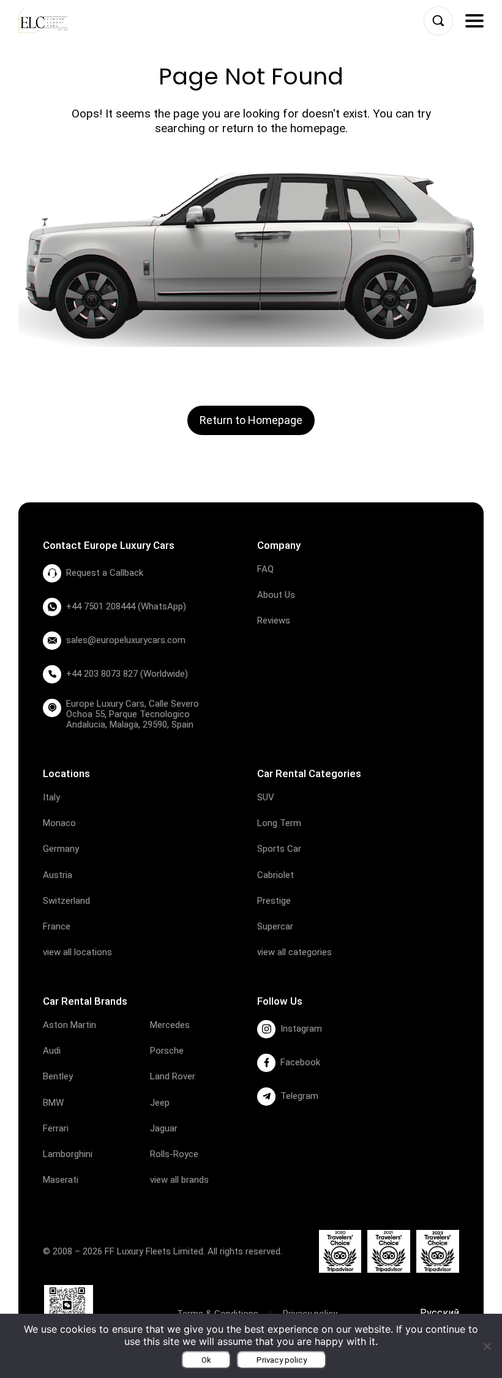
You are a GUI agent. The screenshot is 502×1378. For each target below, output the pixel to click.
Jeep (160, 1102)
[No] (487, 1346)
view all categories (294, 952)
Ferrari (56, 1128)
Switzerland (66, 900)
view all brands (179, 1179)
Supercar (275, 926)
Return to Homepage (251, 420)
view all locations (77, 952)
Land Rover (172, 1076)
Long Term (279, 823)
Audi (52, 1050)
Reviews (273, 620)
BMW (53, 1102)
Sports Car (279, 848)
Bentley (58, 1076)
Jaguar (164, 1128)
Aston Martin (69, 1024)
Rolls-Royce (174, 1154)
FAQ (265, 569)
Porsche (167, 1050)
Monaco (59, 823)
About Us (276, 594)
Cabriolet (275, 875)
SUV (265, 797)
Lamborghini (67, 1154)
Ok (206, 1360)
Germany (61, 848)
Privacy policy (282, 1360)
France (56, 926)
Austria (57, 875)
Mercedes (170, 1024)
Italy (51, 797)
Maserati (60, 1179)
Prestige (274, 900)
